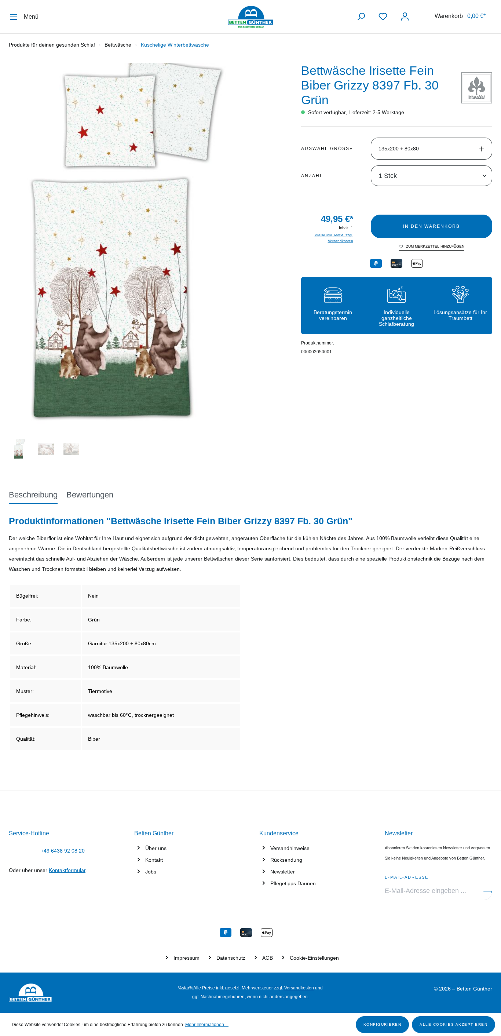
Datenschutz (230, 958)
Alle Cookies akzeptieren (453, 1024)
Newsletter (282, 872)
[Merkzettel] (383, 16)
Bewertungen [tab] (89, 494)
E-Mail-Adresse (406, 876)
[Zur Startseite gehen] (250, 17)
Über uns (156, 848)
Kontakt (154, 860)
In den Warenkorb (431, 226)
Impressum (186, 958)
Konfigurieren (382, 1024)
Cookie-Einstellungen (314, 958)
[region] (146, 263)
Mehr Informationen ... (206, 1024)
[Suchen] (361, 16)
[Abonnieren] (487, 891)
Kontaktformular (67, 870)
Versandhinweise (290, 848)
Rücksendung (286, 860)
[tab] (33, 495)
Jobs (150, 872)
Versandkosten (299, 988)
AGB (267, 958)
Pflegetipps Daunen (293, 883)
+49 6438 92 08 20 (63, 851)
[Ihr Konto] (405, 16)
